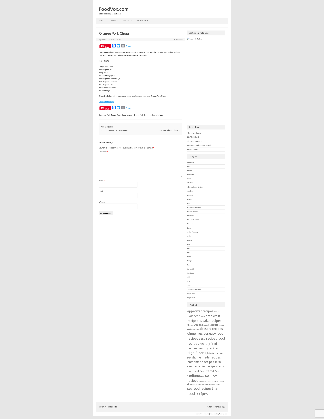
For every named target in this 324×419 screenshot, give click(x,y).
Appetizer (191, 162)
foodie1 (105, 40)
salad (218, 384)
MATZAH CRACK (193, 137)
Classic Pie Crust (193, 149)
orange (130, 115)
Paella (189, 240)
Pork (108, 115)
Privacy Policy (142, 21)
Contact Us (127, 21)
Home (101, 21)
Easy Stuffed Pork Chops (169, 130)
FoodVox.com (113, 9)
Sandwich (190, 269)
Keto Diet (190, 215)
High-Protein (210, 353)
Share (128, 46)
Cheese (190, 325)
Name (102, 181)
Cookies (190, 191)
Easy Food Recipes (194, 207)
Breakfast (190, 175)
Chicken (190, 183)
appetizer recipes (200, 311)
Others (189, 236)
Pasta (189, 244)
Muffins (201, 381)
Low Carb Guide (193, 220)
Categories (112, 21)
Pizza (189, 252)
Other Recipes (192, 232)
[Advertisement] (206, 83)
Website (102, 202)
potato (195, 384)
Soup (189, 285)
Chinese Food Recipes (195, 187)
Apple (216, 312)
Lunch (189, 228)
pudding (201, 384)
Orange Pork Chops (106, 102)
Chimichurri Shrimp (194, 133)
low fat (204, 376)
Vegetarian (191, 297)
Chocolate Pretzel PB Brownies (114, 130)
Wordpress (223, 414)
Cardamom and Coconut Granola (199, 145)
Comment (103, 152)
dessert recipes (211, 329)
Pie (188, 248)
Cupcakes (196, 329)
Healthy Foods (192, 211)
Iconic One (199, 414)
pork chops (158, 115)
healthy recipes (208, 348)
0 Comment (178, 40)
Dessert (190, 195)
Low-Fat (190, 224)
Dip (188, 203)
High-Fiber (195, 353)
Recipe (113, 115)
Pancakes (207, 381)
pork (151, 115)
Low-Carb (205, 371)
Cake (189, 179)
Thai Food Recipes (194, 289)
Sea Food (190, 273)
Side (188, 277)
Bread (189, 170)
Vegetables (191, 293)
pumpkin (208, 384)
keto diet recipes (205, 366)
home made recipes (207, 357)
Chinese (205, 325)
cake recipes (212, 321)
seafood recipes (199, 388)
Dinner (189, 199)
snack (189, 281)
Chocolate (213, 325)
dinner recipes (198, 333)
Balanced (193, 316)
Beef (189, 166)
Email (101, 191)
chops (124, 115)
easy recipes (208, 338)
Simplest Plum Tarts (194, 141)
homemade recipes (200, 362)
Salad (189, 265)
